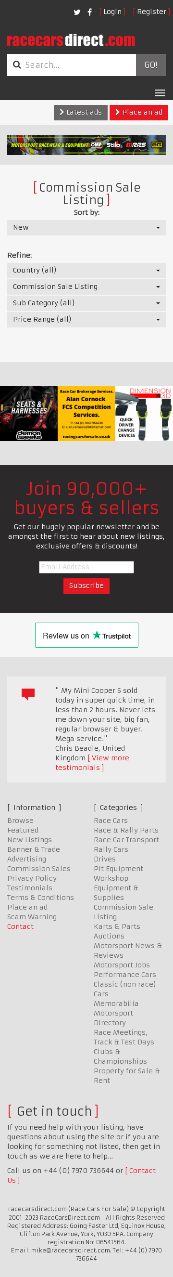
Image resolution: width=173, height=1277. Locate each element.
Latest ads (83, 112)
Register (151, 11)
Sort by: (86, 212)
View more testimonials (92, 763)
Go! (150, 65)
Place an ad (141, 112)
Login (112, 11)
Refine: (19, 255)
